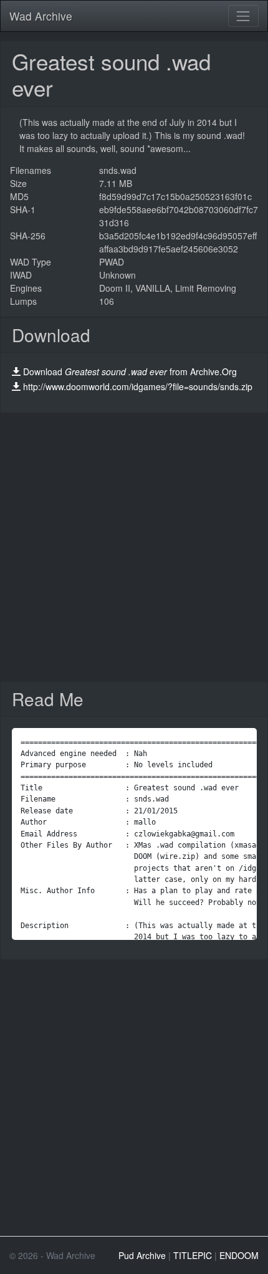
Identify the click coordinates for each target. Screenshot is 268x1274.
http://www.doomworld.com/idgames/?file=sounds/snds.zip (137, 386)
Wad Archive (40, 16)
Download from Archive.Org (130, 371)
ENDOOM (239, 1255)
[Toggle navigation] (243, 16)
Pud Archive (142, 1255)
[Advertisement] (134, 547)
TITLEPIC (192, 1255)
